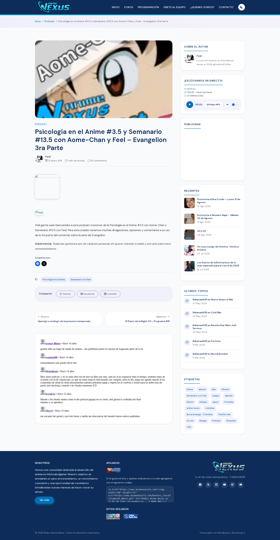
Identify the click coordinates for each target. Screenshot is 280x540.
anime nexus (193, 408)
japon (215, 402)
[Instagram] (216, 485)
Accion (190, 420)
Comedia (228, 402)
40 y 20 (201, 230)
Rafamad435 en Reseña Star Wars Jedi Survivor (214, 327)
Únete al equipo (174, 7)
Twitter (67, 293)
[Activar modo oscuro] (241, 7)
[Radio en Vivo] (131, 516)
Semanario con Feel (81, 279)
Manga (202, 420)
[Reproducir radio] (189, 104)
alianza (202, 389)
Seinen (190, 402)
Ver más (44, 500)
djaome (229, 395)
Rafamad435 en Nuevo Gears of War (213, 299)
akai (214, 389)
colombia (209, 408)
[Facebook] (200, 485)
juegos (215, 395)
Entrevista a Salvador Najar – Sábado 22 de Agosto (218, 217)
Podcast (50, 21)
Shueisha (231, 420)
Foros (128, 7)
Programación (148, 7)
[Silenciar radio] (227, 104)
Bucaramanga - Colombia (200, 414)
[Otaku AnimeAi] (114, 516)
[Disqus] (103, 378)
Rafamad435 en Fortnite (207, 341)
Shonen (225, 389)
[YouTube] (224, 485)
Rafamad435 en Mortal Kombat (210, 353)
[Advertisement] (212, 154)
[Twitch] (232, 485)
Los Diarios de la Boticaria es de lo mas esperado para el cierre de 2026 (218, 264)
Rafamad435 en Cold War (207, 312)
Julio (189, 426)
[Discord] (241, 485)
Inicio (116, 7)
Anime (190, 389)
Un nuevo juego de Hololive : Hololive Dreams (218, 248)
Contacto (226, 7)
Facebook (88, 293)
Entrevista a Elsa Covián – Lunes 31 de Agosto (218, 201)
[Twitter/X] (208, 485)
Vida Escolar (224, 414)
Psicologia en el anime (54, 279)
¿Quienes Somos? (202, 7)
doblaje (203, 402)
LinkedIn (112, 293)
